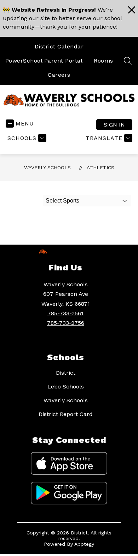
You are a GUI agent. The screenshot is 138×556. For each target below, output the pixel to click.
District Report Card (66, 414)
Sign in (114, 124)
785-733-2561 (65, 313)
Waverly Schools (47, 167)
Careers (59, 74)
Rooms (103, 60)
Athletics (100, 167)
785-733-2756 (65, 323)
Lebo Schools (65, 386)
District (65, 372)
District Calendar (59, 46)
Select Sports (62, 201)
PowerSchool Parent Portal (44, 60)
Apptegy (84, 544)
